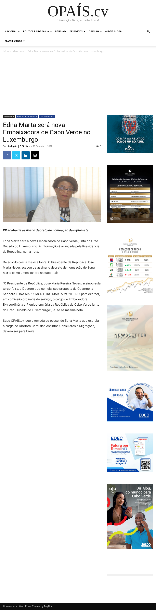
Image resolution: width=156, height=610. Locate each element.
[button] (148, 31)
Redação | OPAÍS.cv (19, 146)
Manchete (18, 51)
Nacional (11, 31)
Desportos (75, 31)
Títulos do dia (47, 116)
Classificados (13, 41)
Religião (60, 31)
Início (6, 51)
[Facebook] (7, 155)
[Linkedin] (26, 155)
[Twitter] (16, 155)
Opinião (94, 31)
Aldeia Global (114, 31)
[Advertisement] (78, 84)
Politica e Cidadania (36, 31)
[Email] (35, 155)
